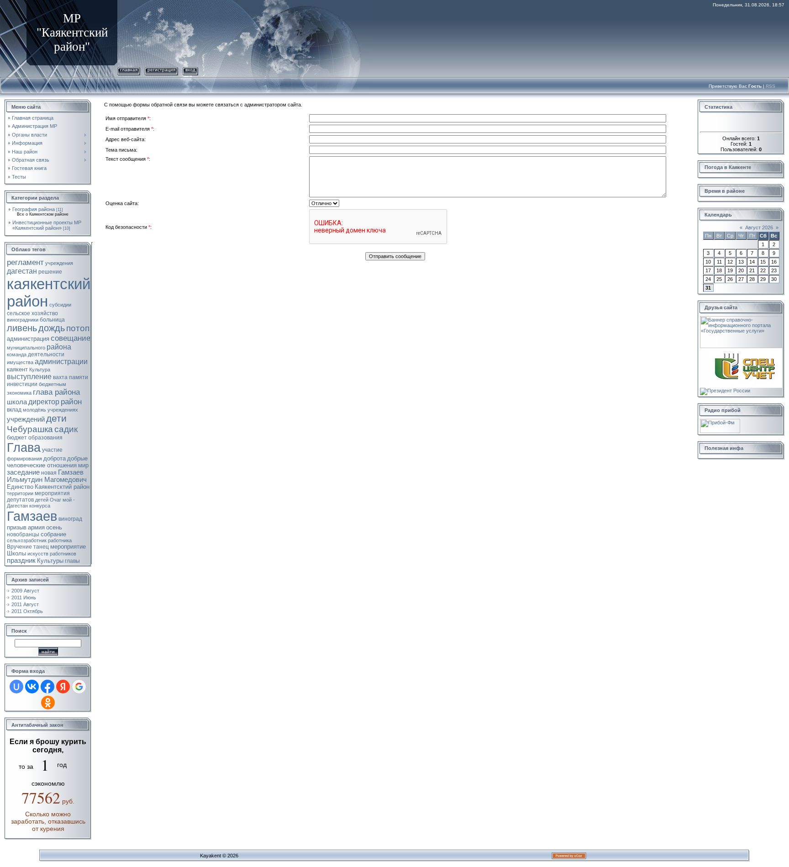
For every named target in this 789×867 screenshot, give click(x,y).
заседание (23, 472)
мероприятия (52, 493)
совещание (70, 338)
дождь (51, 328)
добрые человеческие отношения (47, 462)
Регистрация (161, 69)
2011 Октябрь (27, 611)
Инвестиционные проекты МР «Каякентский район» (46, 225)
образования (45, 437)
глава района (56, 391)
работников (63, 553)
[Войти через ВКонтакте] (32, 686)
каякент (17, 369)
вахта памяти (70, 377)
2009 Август (25, 590)
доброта (54, 458)
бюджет (17, 437)
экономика (19, 393)
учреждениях (62, 409)
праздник (21, 560)
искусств (37, 553)
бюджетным (52, 384)
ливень (22, 328)
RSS (770, 86)
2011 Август (25, 604)
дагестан (22, 271)
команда (16, 354)
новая (49, 473)
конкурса (39, 505)
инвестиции (22, 384)
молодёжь (34, 409)
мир (83, 465)
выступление (29, 377)
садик (66, 429)
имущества (20, 362)
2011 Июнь (23, 597)
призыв (16, 527)
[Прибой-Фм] (720, 421)
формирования (24, 458)
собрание (53, 534)
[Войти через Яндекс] (63, 686)
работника (60, 540)
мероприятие (68, 546)
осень (54, 527)
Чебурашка (30, 429)
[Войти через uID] (16, 686)
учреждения (59, 263)
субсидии (60, 304)
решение (50, 272)
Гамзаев (32, 515)
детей (41, 499)
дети (56, 418)
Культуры (50, 560)
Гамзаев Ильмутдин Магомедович (47, 476)
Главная (128, 69)
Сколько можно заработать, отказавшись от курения (48, 821)
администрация (28, 338)
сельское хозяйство (32, 313)
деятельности (46, 354)
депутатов (20, 500)
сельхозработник (27, 540)
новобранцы (23, 534)
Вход (190, 69)
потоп (77, 328)
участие (52, 450)
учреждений (26, 419)
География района (33, 209)
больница (52, 320)
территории (20, 493)
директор (43, 402)
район (71, 401)
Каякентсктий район (62, 486)
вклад (14, 410)
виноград (70, 519)
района (59, 347)
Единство (20, 486)
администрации (61, 361)
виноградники (22, 319)
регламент (25, 262)
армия (36, 527)
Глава (24, 448)
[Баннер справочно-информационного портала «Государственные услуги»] (741, 319)
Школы (16, 553)
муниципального (26, 347)
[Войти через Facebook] (47, 686)
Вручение (19, 547)
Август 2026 (759, 227)
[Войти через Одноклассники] (48, 702)
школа (17, 402)
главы (72, 561)
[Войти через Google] (79, 686)
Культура (39, 369)
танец (41, 547)
